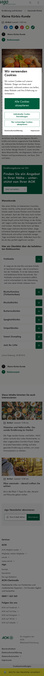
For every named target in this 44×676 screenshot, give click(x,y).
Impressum (35, 131)
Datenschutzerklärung (13, 131)
